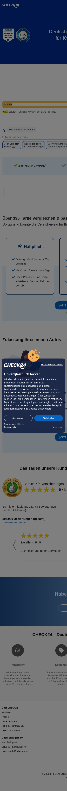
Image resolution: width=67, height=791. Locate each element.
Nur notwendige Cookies (52, 364)
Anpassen (18, 418)
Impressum (58, 427)
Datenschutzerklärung (14, 424)
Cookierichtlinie (11, 427)
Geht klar (48, 418)
